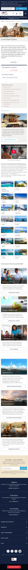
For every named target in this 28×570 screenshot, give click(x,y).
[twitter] (12, 551)
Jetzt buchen (16, 18)
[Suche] (13, 13)
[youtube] (19, 551)
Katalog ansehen (13, 514)
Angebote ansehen (13, 488)
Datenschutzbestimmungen (6, 472)
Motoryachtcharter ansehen (14, 417)
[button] (14, 521)
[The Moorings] (5, 13)
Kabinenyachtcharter (14, 449)
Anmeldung (23, 468)
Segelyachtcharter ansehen (14, 386)
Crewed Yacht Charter (19, 21)
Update (21, 8)
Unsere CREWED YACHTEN (10, 139)
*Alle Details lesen (5, 110)
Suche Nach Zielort (14, 566)
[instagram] (16, 551)
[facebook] (8, 551)
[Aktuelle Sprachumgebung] (14, 559)
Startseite (2, 21)
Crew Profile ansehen (14, 292)
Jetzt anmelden (14, 349)
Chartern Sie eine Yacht (10, 21)
